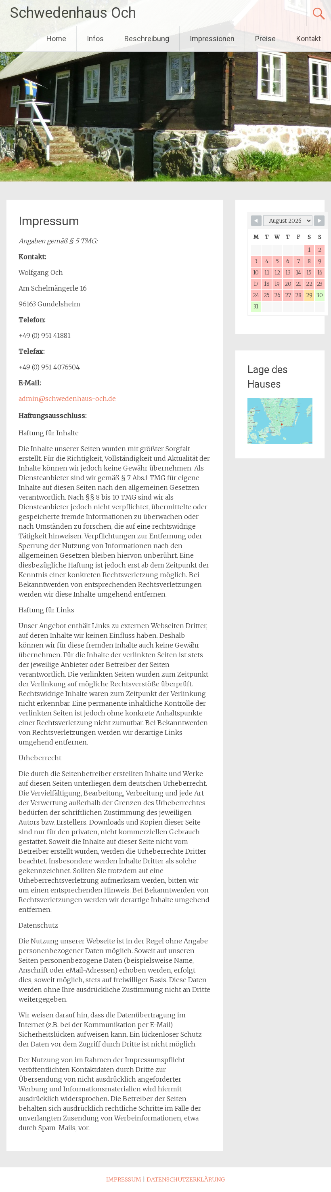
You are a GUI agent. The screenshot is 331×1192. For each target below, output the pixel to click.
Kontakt (308, 38)
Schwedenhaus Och (73, 12)
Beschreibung (146, 38)
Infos (95, 38)
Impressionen (212, 38)
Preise (265, 38)
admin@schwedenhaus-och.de (67, 399)
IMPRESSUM (123, 1179)
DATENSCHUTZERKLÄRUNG (186, 1179)
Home (56, 38)
